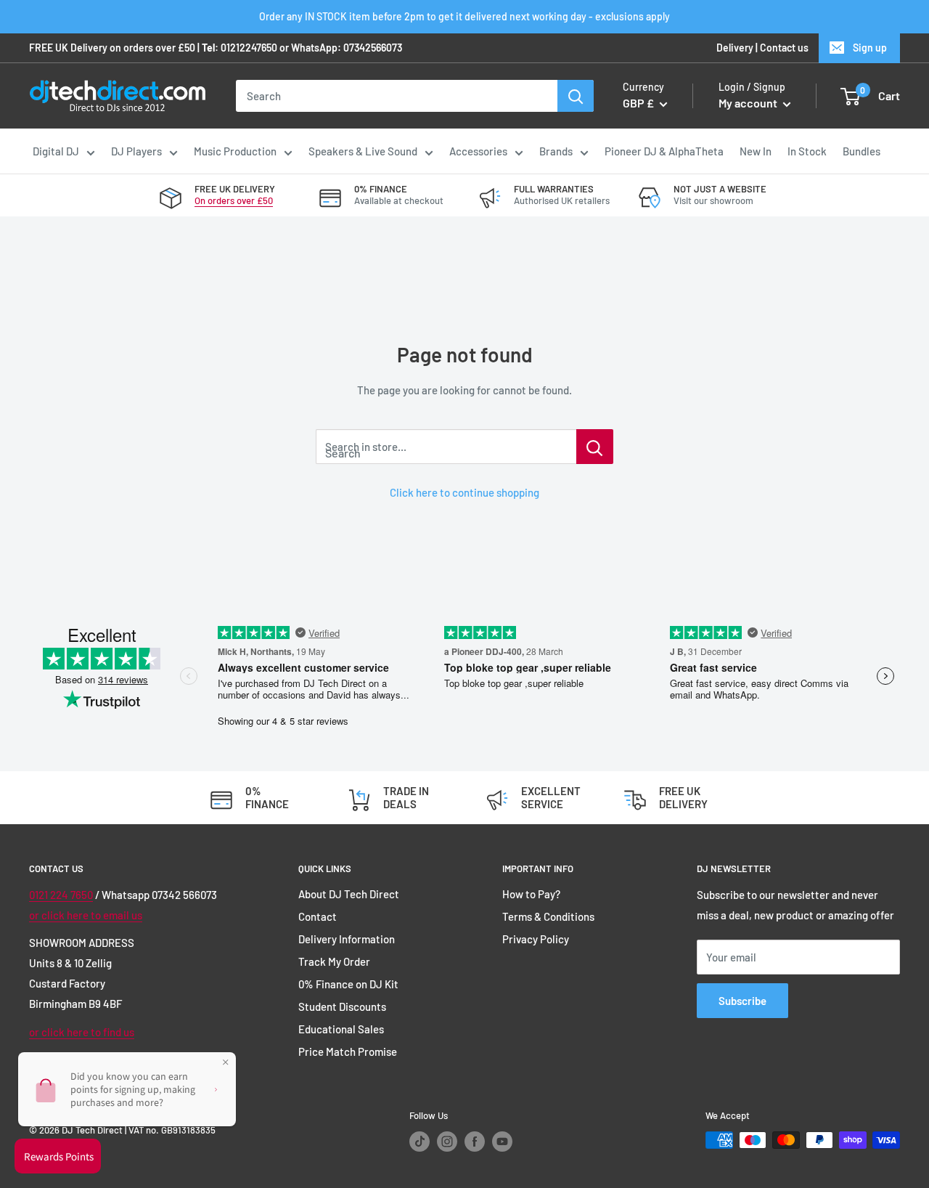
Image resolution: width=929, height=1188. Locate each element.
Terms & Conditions (548, 916)
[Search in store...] (594, 446)
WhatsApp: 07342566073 (346, 47)
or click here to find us (81, 1031)
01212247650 (249, 47)
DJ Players (136, 151)
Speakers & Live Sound (362, 151)
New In (756, 151)
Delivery (734, 47)
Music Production (235, 151)
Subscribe (742, 1000)
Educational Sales (341, 1029)
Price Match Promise (347, 1051)
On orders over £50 (234, 200)
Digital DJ (56, 151)
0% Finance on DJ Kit (348, 983)
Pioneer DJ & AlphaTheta (664, 151)
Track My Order (334, 961)
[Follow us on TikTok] (419, 1141)
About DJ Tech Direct (348, 893)
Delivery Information (346, 938)
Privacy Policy (535, 938)
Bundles (861, 151)
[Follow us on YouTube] (502, 1141)
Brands (556, 151)
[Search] (575, 96)
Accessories (478, 151)
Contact (317, 916)
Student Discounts (342, 1006)
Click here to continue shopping (464, 492)
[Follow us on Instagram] (447, 1141)
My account (749, 103)
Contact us (784, 47)
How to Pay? (531, 893)
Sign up (870, 47)
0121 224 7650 (61, 894)
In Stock (807, 151)
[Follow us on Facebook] (474, 1141)
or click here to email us (85, 914)
